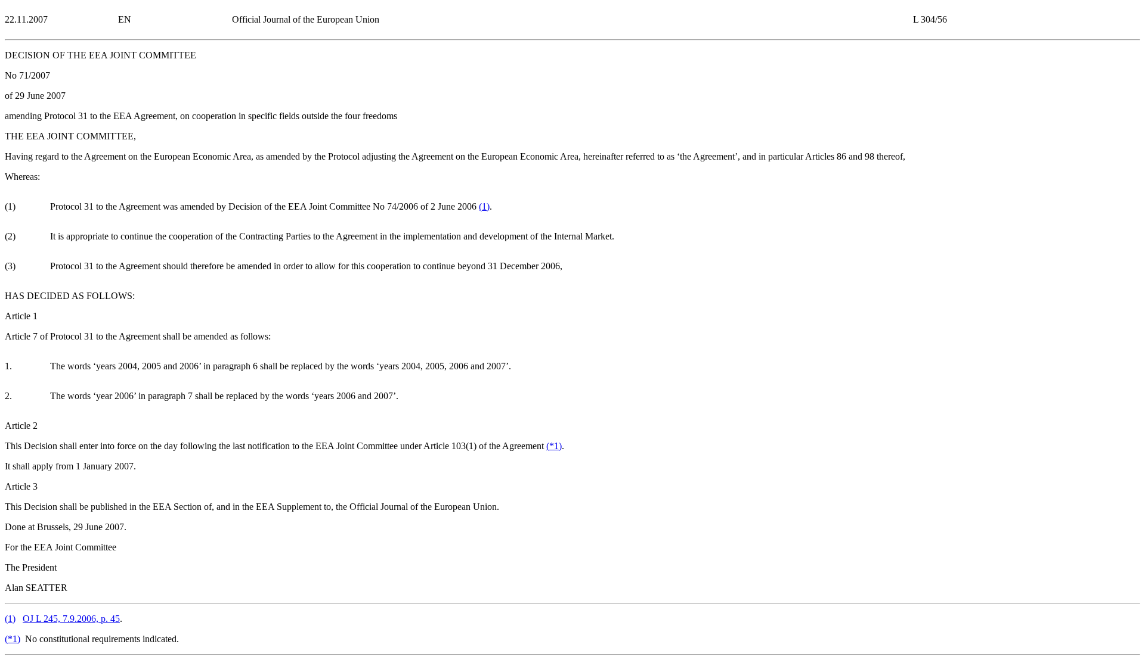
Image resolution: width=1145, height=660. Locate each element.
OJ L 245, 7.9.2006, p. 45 (71, 619)
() (484, 206)
